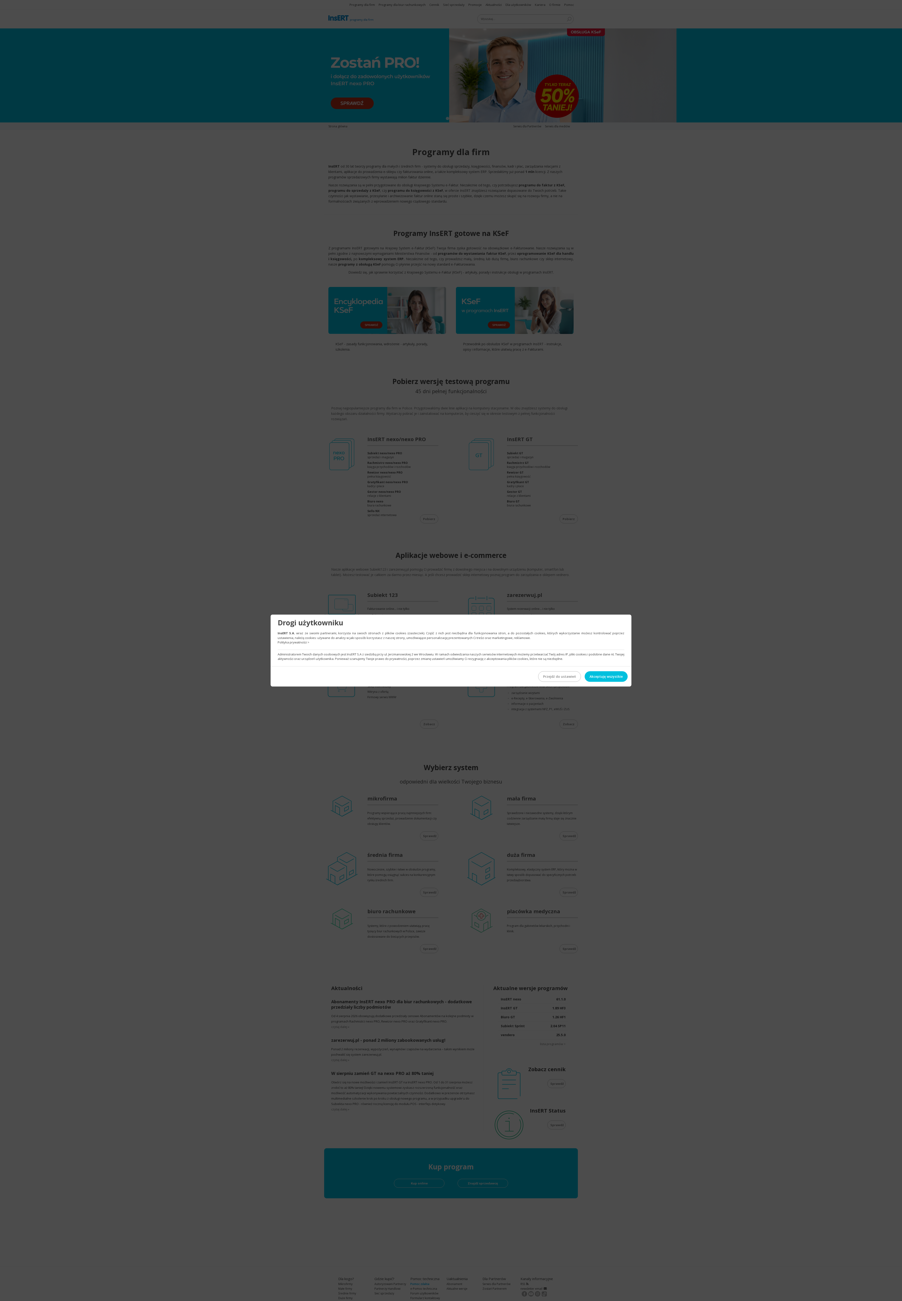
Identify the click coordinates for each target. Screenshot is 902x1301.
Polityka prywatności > (293, 642)
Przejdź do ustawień (559, 676)
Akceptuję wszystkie (606, 676)
